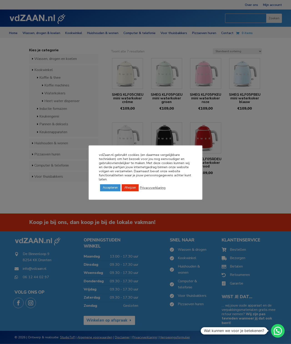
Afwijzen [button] (130, 188)
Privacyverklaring (153, 188)
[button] (278, 331)
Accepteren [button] (110, 188)
